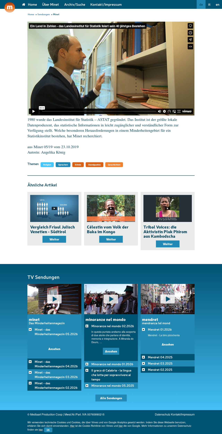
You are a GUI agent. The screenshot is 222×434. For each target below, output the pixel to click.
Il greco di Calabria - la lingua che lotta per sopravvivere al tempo (111, 374)
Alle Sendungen (111, 398)
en (217, 4)
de (201, 4)
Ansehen (54, 349)
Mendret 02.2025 (160, 370)
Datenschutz (162, 414)
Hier (72, 425)
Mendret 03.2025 (160, 363)
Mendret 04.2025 (160, 357)
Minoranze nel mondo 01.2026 (112, 364)
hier (121, 425)
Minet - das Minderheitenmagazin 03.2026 (56, 374)
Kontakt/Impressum (106, 4)
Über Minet (50, 4)
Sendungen (43, 14)
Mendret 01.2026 (160, 329)
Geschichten (114, 164)
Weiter (54, 239)
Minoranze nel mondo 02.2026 (112, 326)
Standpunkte (94, 164)
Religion (47, 164)
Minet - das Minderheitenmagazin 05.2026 (56, 331)
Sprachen (63, 164)
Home (32, 4)
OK (48, 429)
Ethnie (78, 164)
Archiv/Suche (74, 4)
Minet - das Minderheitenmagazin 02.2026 (56, 385)
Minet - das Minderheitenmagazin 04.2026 (56, 364)
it (209, 4)
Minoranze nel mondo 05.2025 (112, 385)
